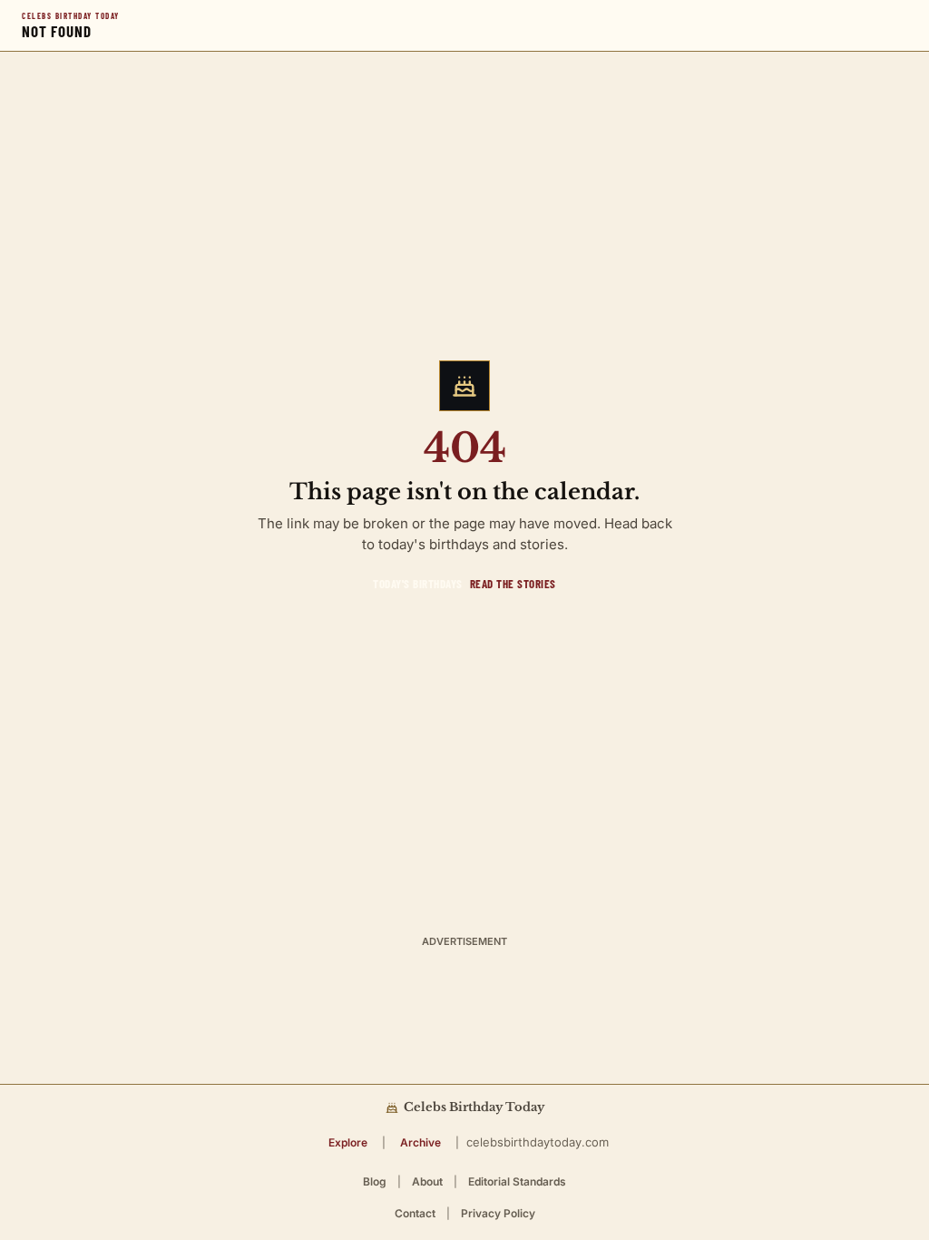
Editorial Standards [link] (517, 1181)
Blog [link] (374, 1181)
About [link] (427, 1181)
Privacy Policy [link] (498, 1213)
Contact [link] (415, 1213)
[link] (418, 583)
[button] (348, 1142)
